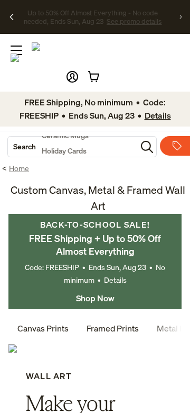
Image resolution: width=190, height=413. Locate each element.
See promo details (92, 25)
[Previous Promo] (11, 17)
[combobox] (72, 147)
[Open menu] (16, 50)
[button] (72, 77)
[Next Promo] (180, 17)
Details (115, 280)
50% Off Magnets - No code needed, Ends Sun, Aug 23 (92, 12)
